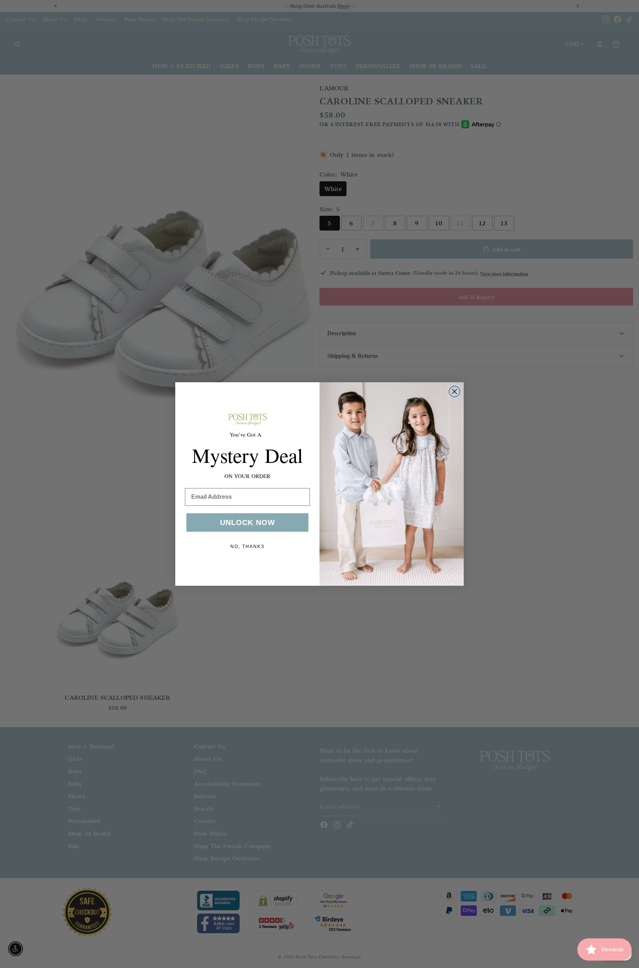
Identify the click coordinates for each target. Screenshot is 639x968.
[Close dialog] (454, 391)
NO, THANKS (247, 546)
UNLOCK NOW (247, 522)
